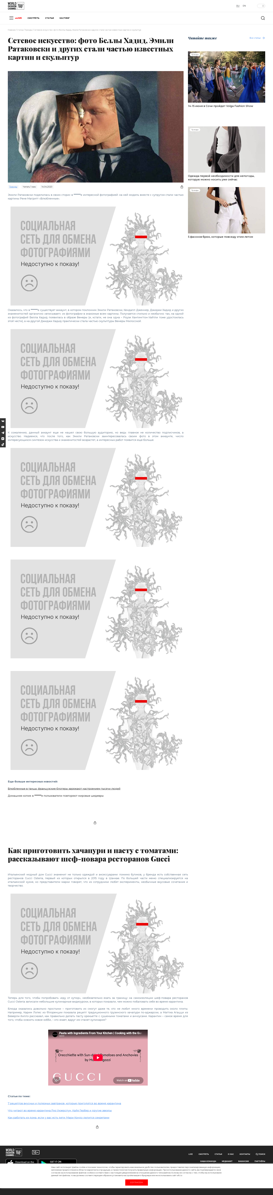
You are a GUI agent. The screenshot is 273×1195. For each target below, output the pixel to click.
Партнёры (260, 1161)
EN (244, 6)
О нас (231, 1154)
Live (191, 1154)
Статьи (20, 30)
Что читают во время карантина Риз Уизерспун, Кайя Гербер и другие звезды (60, 1110)
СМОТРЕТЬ (33, 18)
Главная (11, 30)
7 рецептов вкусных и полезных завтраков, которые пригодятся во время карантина (64, 1103)
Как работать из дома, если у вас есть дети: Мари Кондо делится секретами (58, 1117)
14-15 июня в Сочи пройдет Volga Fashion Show (220, 106)
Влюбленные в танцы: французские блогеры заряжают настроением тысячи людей (64, 788)
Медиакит (227, 1161)
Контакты (245, 1154)
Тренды (28, 30)
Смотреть (203, 1154)
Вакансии (243, 1161)
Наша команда (208, 1161)
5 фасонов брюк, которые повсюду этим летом (220, 236)
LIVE (19, 18)
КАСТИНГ (65, 18)
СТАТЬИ (49, 18)
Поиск (261, 1154)
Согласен (136, 1182)
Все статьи (255, 38)
